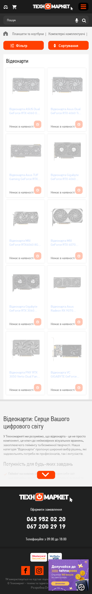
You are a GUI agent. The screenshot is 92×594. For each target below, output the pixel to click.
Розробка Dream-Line (46, 588)
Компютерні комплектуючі (66, 33)
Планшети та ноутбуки (28, 33)
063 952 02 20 (46, 519)
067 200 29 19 (46, 526)
